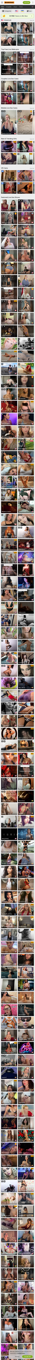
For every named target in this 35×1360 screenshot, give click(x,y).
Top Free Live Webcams (10, 49)
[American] (16, 11)
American (7, 20)
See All (32, 20)
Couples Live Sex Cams (9, 79)
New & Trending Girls (9, 139)
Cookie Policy (21, 1353)
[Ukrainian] (22, 11)
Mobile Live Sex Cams (9, 108)
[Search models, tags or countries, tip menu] (32, 7)
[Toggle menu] (2, 2)
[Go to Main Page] (11, 2)
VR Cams (4, 168)
